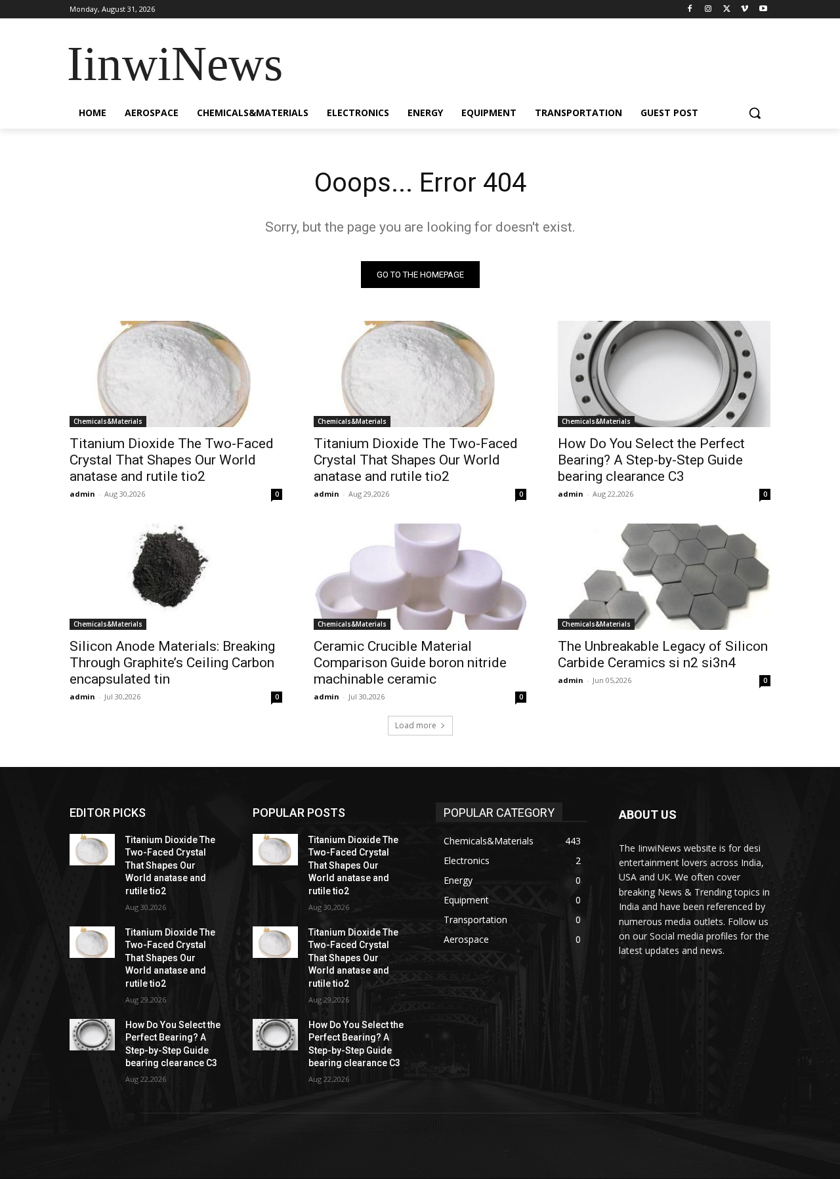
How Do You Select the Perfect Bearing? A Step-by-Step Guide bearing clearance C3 (651, 460)
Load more (415, 725)
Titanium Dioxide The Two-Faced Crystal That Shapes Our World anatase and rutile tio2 (172, 460)
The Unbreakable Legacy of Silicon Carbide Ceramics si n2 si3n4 (663, 654)
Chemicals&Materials (108, 421)
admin (82, 494)
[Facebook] (690, 9)
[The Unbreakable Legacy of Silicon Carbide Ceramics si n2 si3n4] (664, 577)
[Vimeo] (744, 9)
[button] (754, 113)
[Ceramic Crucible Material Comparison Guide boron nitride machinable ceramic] (420, 577)
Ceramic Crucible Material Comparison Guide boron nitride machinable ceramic (410, 662)
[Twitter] (726, 9)
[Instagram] (708, 9)
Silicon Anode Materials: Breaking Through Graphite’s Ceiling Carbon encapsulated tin (172, 662)
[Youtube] (762, 9)
